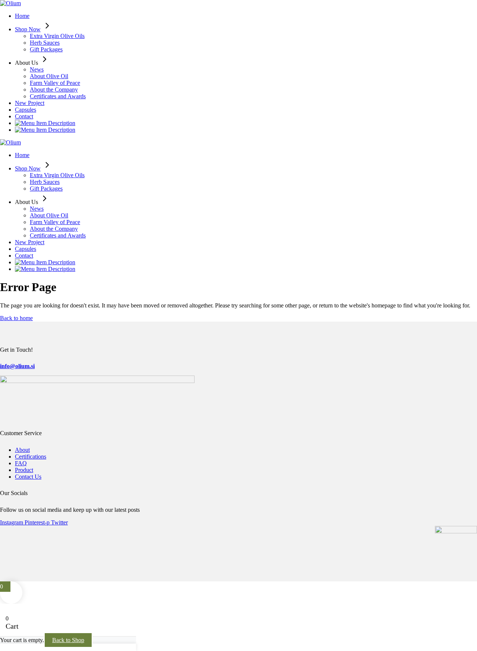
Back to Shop (68, 640)
